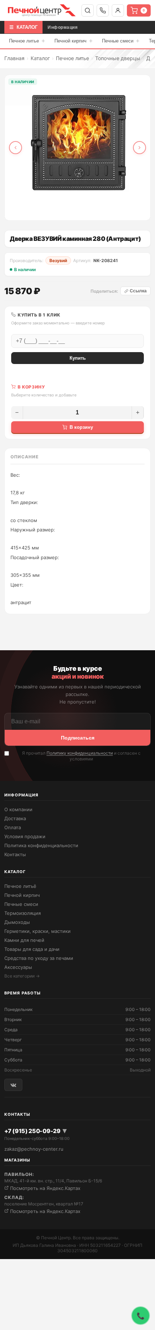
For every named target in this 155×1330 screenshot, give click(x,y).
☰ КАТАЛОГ (23, 27)
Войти (118, 10)
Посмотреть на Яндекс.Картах (44, 1188)
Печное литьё (20, 886)
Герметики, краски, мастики (37, 931)
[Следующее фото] (139, 147)
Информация (63, 27)
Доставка (15, 818)
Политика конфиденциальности (41, 845)
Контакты (15, 854)
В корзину (81, 427)
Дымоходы (17, 922)
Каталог (40, 58)
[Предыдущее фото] (15, 147)
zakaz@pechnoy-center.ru (33, 1149)
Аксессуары (18, 967)
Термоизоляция (22, 913)
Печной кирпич (73, 40)
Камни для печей (24, 940)
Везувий (58, 260)
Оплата (12, 827)
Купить (78, 358)
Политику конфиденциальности (79, 753)
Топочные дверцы (117, 58)
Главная (14, 58)
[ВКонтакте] (13, 1085)
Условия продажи (24, 836)
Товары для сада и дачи (31, 949)
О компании (18, 809)
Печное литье (27, 40)
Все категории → (22, 976)
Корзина (144, 10)
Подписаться (77, 738)
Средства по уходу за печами (38, 958)
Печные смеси (121, 40)
